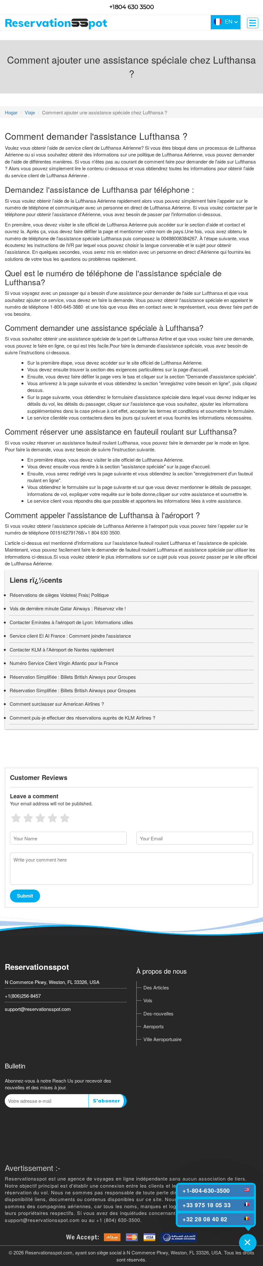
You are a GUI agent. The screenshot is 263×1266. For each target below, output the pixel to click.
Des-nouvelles (158, 1013)
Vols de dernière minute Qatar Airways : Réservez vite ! (68, 608)
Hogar (11, 112)
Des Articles (156, 987)
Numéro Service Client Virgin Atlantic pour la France (64, 663)
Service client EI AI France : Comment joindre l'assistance (70, 635)
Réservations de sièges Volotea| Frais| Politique (59, 594)
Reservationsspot (37, 966)
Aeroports (153, 1026)
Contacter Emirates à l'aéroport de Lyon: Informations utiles (71, 622)
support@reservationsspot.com (38, 1008)
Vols (147, 1000)
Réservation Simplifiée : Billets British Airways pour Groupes (73, 676)
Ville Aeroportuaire (162, 1039)
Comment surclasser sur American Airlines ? (57, 703)
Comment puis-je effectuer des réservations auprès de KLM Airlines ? (82, 717)
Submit (25, 895)
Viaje (30, 112)
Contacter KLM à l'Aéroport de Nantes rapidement (62, 649)
